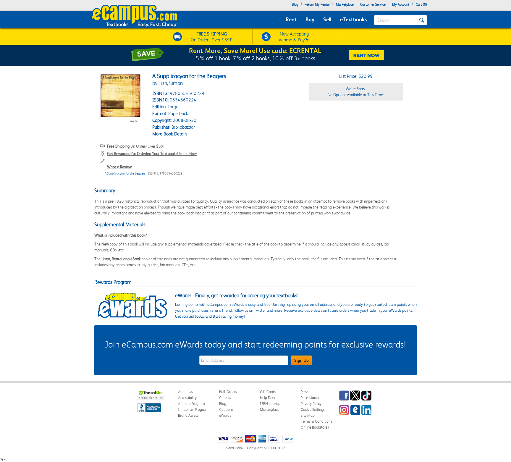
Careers (225, 397)
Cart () (421, 4)
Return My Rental (317, 4)
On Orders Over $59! (135, 146)
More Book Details (169, 134)
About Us (185, 392)
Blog (295, 4)
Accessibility (187, 397)
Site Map (308, 415)
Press (304, 392)
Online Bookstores (315, 427)
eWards (225, 415)
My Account (400, 4)
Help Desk (267, 397)
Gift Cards (268, 392)
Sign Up (301, 360)
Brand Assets (188, 415)
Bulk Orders (228, 392)
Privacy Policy (311, 403)
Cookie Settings (313, 409)
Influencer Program (193, 409)
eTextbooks (353, 19)
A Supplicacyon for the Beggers (125, 173)
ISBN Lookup (270, 403)
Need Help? (234, 448)
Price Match (310, 397)
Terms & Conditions (316, 421)
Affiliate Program (191, 403)
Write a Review (119, 166)
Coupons (226, 409)
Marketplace (345, 4)
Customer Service (373, 4)
